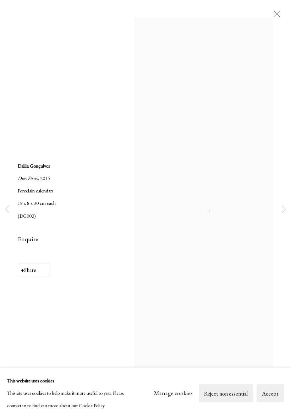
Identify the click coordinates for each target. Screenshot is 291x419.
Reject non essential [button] (226, 393)
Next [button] (284, 209)
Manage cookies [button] (173, 393)
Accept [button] (270, 393)
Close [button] (275, 16)
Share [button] (30, 270)
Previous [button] (7, 209)
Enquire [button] (28, 239)
